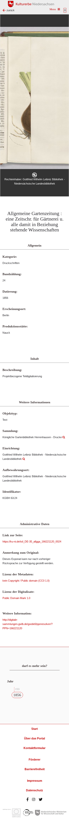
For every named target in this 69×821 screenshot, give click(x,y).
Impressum (34, 780)
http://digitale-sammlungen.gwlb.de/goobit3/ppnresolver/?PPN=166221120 (27, 624)
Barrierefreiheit (35, 769)
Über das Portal (34, 738)
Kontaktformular (34, 748)
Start (34, 728)
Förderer (34, 759)
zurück (11, 10)
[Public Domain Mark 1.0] (34, 175)
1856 (17, 695)
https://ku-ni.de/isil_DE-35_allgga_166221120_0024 (31, 541)
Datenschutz (34, 790)
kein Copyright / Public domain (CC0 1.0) (26, 580)
